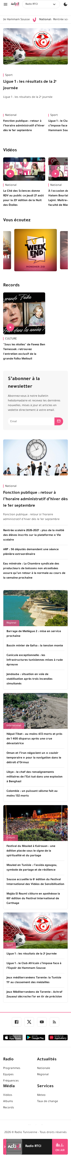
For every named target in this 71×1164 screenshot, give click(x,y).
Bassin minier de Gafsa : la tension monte (35, 646)
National (11, 115)
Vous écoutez (16, 220)
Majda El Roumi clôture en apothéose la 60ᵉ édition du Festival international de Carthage (33, 899)
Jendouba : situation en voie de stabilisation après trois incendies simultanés (29, 679)
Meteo (41, 1095)
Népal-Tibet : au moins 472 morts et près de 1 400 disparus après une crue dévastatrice (34, 739)
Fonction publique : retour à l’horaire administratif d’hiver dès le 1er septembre (24, 126)
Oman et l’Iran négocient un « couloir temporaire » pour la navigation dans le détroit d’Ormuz (34, 758)
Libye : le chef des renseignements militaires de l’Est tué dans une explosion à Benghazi (35, 777)
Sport (9, 75)
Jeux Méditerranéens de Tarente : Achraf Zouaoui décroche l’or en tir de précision (34, 995)
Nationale (43, 1068)
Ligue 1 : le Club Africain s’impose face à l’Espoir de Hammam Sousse (34, 966)
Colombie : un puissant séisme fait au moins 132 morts (32, 794)
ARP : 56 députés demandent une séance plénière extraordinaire (31, 552)
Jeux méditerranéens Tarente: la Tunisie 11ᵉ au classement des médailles (34, 980)
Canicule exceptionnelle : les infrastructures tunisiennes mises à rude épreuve (35, 660)
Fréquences (11, 1081)
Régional (11, 623)
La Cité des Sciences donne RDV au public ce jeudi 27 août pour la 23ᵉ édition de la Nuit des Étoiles (23, 198)
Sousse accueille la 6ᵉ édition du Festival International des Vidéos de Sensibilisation (35, 882)
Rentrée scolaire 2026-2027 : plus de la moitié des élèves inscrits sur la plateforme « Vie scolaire (33, 535)
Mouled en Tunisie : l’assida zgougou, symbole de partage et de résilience (32, 868)
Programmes (11, 1068)
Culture (11, 837)
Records (11, 285)
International (14, 725)
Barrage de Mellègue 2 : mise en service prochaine (34, 634)
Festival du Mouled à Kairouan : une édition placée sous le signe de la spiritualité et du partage (31, 851)
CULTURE (11, 339)
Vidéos (10, 150)
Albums (8, 1101)
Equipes (8, 1074)
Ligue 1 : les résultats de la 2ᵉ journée (30, 85)
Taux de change (47, 1101)
